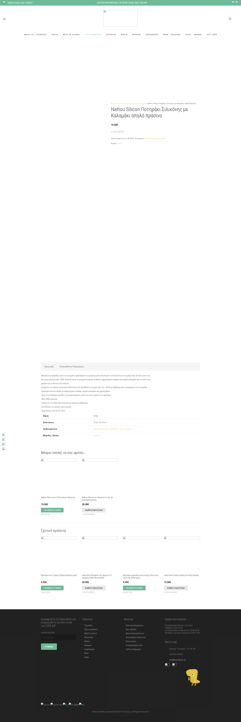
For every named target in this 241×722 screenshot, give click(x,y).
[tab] (49, 366)
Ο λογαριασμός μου (134, 645)
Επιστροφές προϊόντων (136, 637)
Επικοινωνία (131, 641)
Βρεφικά (87, 645)
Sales (86, 657)
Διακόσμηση (89, 649)
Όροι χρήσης (131, 629)
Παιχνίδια (88, 625)
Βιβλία (87, 641)
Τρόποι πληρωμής (133, 649)
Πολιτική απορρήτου (134, 625)
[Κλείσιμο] (15, 18)
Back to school (90, 633)
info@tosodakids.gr (177, 660)
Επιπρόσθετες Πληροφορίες (72, 366)
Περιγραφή (49, 366)
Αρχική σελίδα (116, 103)
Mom (86, 653)
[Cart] (234, 18)
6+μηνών (97, 435)
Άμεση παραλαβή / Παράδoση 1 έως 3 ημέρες (112, 429)
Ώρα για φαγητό (130, 103)
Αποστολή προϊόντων (135, 633)
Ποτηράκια (141, 103)
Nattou (119, 143)
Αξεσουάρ (88, 637)
